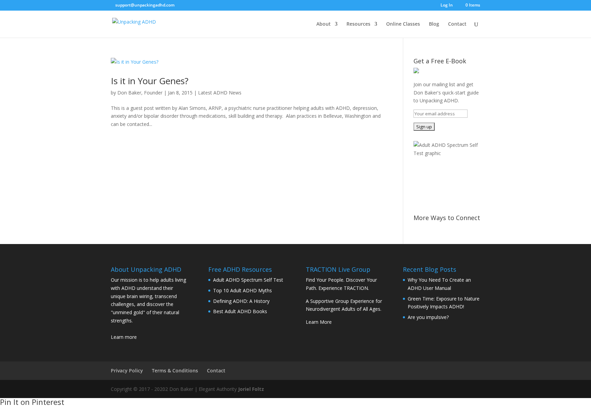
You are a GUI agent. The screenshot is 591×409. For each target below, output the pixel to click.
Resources (358, 24)
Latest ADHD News (219, 92)
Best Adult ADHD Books (240, 311)
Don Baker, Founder (139, 92)
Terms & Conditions (175, 370)
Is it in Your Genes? (149, 81)
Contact (457, 24)
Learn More (319, 322)
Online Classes (403, 24)
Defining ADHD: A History (241, 301)
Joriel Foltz (251, 389)
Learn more (124, 337)
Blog (434, 24)
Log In (447, 5)
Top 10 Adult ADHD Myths (242, 290)
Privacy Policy (127, 370)
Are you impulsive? (428, 317)
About (323, 24)
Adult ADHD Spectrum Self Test (248, 280)
